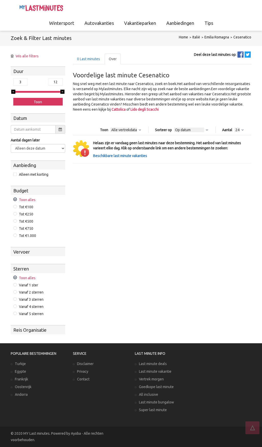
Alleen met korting (33, 174)
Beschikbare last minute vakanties (120, 156)
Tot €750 (26, 228)
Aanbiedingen (180, 23)
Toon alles (27, 200)
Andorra (21, 394)
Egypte (20, 371)
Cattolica (119, 109)
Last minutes (88, 59)
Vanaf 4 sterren (31, 307)
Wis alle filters (27, 56)
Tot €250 (26, 214)
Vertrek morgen (151, 379)
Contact (83, 379)
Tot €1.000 (27, 236)
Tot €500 (26, 221)
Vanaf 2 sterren (31, 292)
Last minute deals (153, 364)
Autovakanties (99, 23)
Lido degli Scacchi (144, 109)
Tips (208, 23)
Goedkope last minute (156, 387)
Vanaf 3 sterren (31, 299)
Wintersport (61, 23)
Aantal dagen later (25, 140)
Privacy (82, 371)
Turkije (20, 364)
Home (183, 37)
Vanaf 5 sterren (31, 314)
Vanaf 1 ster (28, 285)
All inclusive (148, 394)
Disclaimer (85, 364)
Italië (196, 37)
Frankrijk (21, 379)
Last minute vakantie (155, 371)
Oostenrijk (23, 387)
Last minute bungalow (156, 402)
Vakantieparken (140, 23)
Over (113, 59)
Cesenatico (242, 37)
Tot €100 (26, 207)
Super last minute (153, 410)
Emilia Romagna (216, 37)
